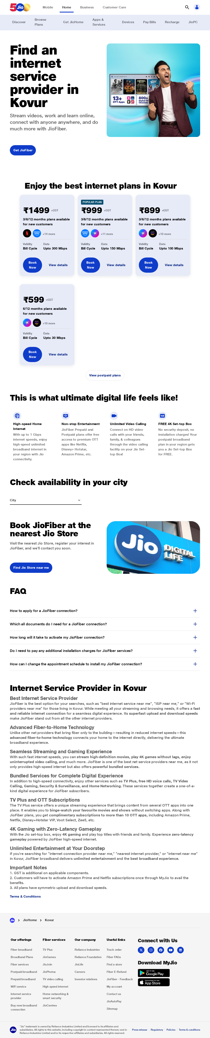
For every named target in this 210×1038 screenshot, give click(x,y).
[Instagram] (151, 950)
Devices (128, 22)
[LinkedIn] (180, 950)
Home (66, 7)
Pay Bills (149, 22)
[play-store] (154, 973)
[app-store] (154, 983)
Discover (19, 22)
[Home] (12, 920)
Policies (171, 1029)
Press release (139, 1029)
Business (87, 7)
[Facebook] (161, 950)
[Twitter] (141, 950)
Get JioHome (73, 22)
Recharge (172, 22)
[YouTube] (170, 950)
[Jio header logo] (20, 7)
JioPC (193, 22)
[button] (187, 7)
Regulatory (157, 1029)
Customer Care (114, 7)
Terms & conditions (189, 1029)
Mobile (48, 7)
